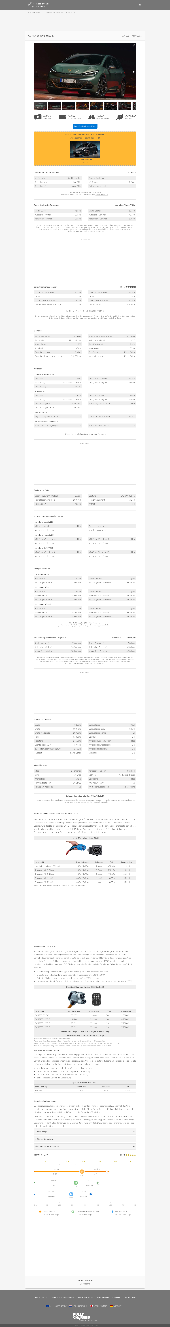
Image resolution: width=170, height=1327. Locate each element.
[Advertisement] (85, 23)
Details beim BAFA (101, 194)
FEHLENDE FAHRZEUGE (63, 1297)
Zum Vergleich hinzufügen (85, 126)
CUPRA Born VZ (85, 161)
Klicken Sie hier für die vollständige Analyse (85, 311)
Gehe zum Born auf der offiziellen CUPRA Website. (84, 796)
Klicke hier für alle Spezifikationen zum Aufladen (85, 434)
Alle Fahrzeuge (34, 12)
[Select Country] (140, 5)
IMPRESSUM (129, 1297)
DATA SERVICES (85, 1297)
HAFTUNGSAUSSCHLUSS (108, 1297)
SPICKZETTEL (41, 1297)
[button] (133, 45)
